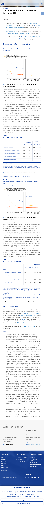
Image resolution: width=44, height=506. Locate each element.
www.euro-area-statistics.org (28, 315)
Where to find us (5, 467)
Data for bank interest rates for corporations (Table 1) (20, 172)
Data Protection (33, 457)
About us (3, 457)
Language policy (33, 466)
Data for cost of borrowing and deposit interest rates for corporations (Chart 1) (19, 85)
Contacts (3, 465)
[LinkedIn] (28, 477)
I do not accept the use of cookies (23, 503)
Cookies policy (33, 462)
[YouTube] (35, 477)
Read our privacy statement (13, 496)
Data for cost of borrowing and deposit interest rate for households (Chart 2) (19, 218)
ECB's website (21, 323)
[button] (42, 1)
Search (38, 4)
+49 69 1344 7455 (32, 442)
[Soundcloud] (38, 477)
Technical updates (20, 459)
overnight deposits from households (30, 38)
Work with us (4, 459)
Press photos (4, 463)
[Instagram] (31, 477)
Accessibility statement (35, 464)
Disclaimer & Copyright (21, 457)
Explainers (3, 461)
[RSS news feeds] (41, 477)
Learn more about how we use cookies (30, 496)
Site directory (4, 470)
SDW (24, 319)
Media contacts (8, 444)
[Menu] (42, 4)
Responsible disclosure (21, 461)
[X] (25, 477)
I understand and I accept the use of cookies (23, 500)
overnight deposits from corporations (19, 33)
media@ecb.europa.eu (34, 444)
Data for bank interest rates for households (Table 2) (19, 301)
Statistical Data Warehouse (32, 313)
